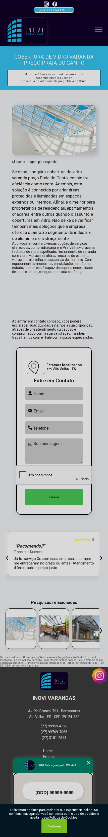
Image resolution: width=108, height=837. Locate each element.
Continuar (54, 826)
